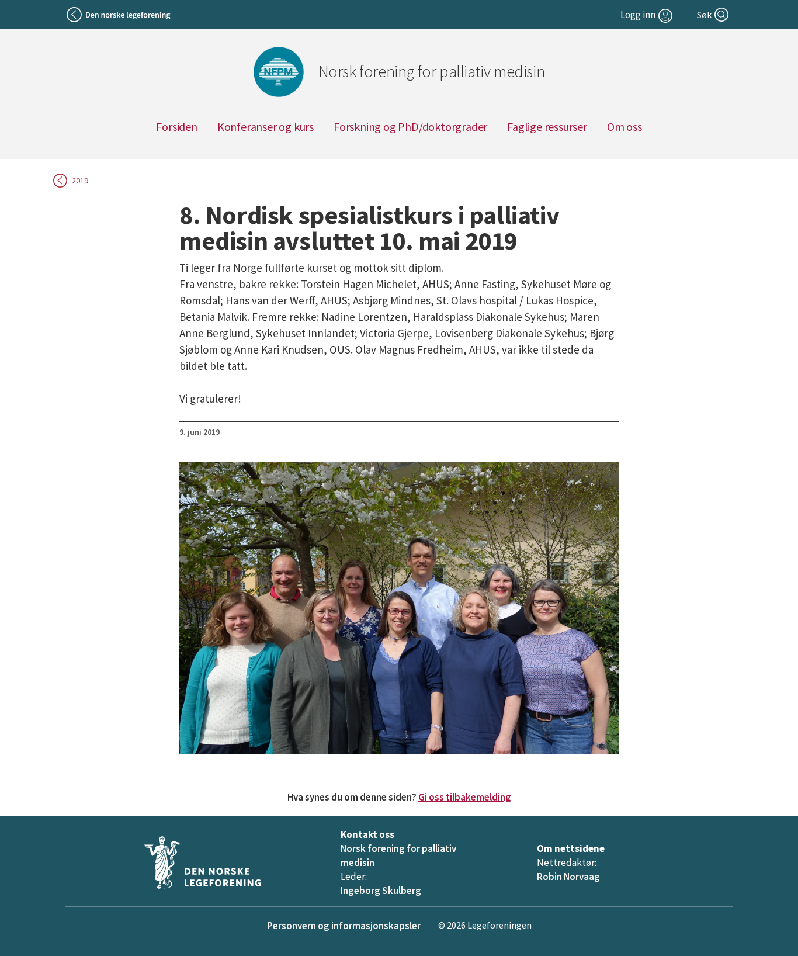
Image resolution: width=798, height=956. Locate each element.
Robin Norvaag (568, 876)
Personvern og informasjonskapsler (344, 925)
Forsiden (176, 126)
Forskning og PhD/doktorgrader (410, 126)
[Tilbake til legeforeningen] (119, 14)
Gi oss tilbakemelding (464, 797)
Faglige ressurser (547, 126)
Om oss (624, 126)
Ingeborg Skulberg (381, 890)
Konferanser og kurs (265, 126)
